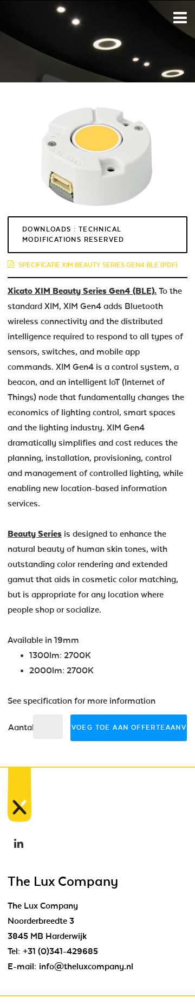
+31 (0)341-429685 (60, 951)
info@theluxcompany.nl (86, 966)
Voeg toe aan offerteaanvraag (129, 727)
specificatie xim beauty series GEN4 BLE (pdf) (98, 265)
